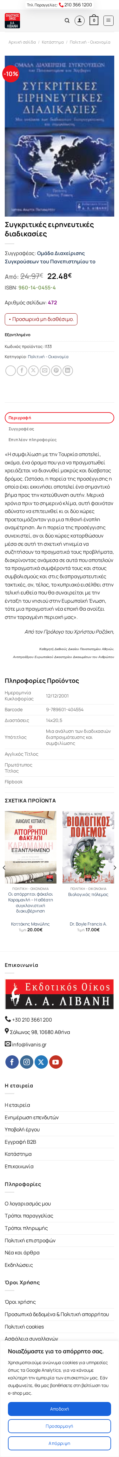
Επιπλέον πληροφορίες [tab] (33, 439)
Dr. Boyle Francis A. (88, 924)
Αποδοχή (59, 1409)
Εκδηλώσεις (19, 1264)
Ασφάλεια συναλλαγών (31, 1338)
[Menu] (108, 21)
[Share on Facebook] (22, 370)
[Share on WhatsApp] (10, 370)
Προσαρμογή (59, 1426)
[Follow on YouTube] (56, 1062)
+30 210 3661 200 (31, 1019)
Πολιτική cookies (24, 1326)
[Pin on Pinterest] (56, 370)
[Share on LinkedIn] (68, 370)
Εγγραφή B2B (20, 1141)
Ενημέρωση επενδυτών (32, 1117)
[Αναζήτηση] (67, 21)
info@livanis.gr (29, 1044)
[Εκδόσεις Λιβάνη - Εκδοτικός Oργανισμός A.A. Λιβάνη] (26, 21)
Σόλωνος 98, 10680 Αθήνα (40, 1032)
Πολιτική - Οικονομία (90, 42)
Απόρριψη (59, 1443)
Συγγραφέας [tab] (21, 429)
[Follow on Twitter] (41, 1062)
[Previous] (4, 880)
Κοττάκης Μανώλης (30, 924)
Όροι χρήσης (20, 1301)
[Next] (114, 880)
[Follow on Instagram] (26, 1062)
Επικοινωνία (19, 1166)
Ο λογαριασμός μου (28, 1203)
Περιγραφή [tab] (20, 417)
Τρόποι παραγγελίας (29, 1215)
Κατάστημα (53, 42)
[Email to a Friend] (45, 370)
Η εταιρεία (17, 1104)
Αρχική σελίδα (22, 42)
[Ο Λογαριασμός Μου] (80, 21)
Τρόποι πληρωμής (26, 1228)
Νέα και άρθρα (22, 1252)
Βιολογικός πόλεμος (88, 894)
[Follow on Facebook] (12, 1062)
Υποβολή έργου (22, 1129)
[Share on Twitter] (33, 370)
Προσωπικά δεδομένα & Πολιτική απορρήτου (57, 1314)
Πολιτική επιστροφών (30, 1240)
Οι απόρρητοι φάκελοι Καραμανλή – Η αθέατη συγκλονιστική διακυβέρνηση (30, 903)
